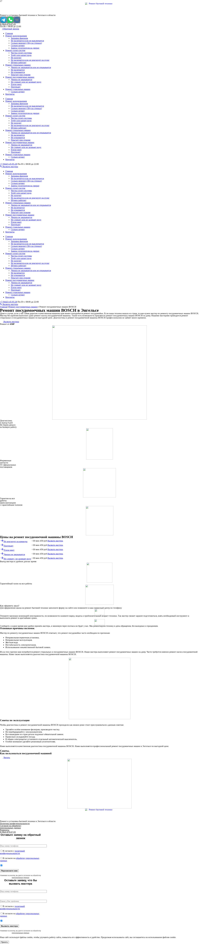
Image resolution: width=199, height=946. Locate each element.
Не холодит (16, 58)
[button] (9, 29)
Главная (9, 33)
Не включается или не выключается (27, 41)
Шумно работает (18, 62)
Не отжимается (18, 72)
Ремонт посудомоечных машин (19, 77)
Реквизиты (4, 830)
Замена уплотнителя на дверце (25, 48)
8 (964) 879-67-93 (8, 24)
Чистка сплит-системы (21, 53)
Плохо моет (16, 84)
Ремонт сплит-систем (15, 50)
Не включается (18, 70)
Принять (4, 942)
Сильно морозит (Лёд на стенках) (26, 43)
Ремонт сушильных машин (17, 89)
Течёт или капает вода (21, 55)
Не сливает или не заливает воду (26, 82)
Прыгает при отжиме (20, 75)
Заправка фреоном (19, 38)
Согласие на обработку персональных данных (10, 827)
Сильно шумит (18, 45)
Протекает (15, 87)
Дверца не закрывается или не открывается (31, 67)
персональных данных (20, 878)
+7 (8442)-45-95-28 (8, 164)
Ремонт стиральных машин (18, 65)
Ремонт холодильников (16, 36)
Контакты (9, 94)
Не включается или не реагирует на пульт (30, 60)
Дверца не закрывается (21, 79)
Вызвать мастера (10, 166)
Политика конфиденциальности (15, 823)
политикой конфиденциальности (12, 852)
